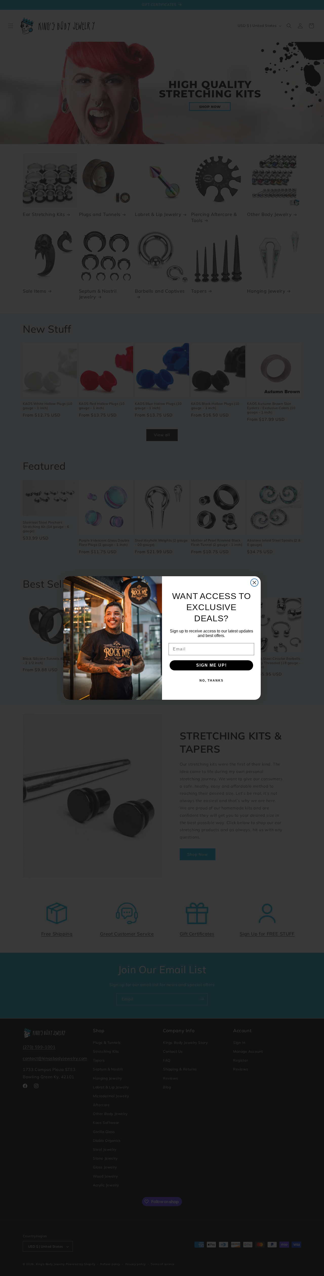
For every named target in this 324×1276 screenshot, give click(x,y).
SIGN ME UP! (211, 665)
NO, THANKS (211, 680)
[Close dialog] (254, 582)
